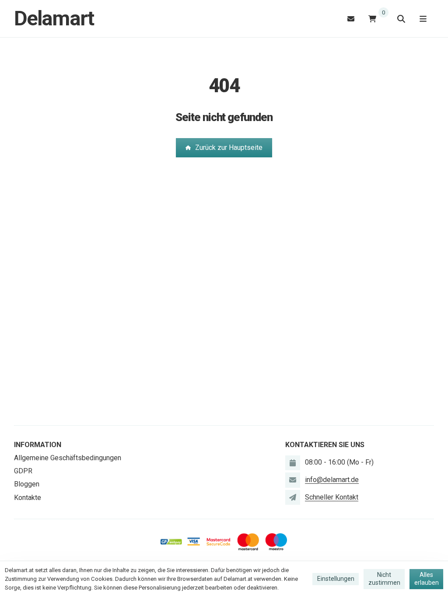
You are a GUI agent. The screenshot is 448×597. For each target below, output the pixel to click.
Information (37, 445)
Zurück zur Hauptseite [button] (228, 147)
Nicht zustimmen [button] (384, 578)
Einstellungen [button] (335, 578)
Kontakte (27, 497)
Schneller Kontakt (331, 497)
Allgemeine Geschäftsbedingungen (67, 458)
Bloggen (26, 484)
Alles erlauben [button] (426, 578)
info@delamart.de (332, 480)
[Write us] (292, 497)
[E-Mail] (350, 18)
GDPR (23, 471)
